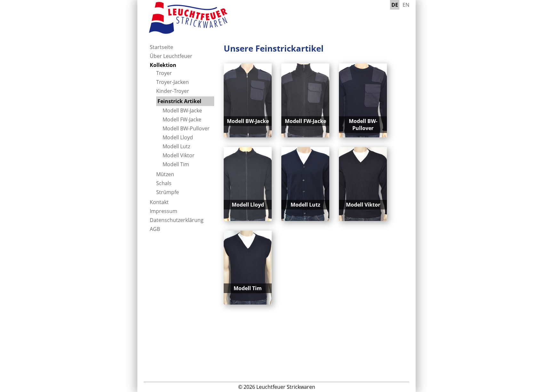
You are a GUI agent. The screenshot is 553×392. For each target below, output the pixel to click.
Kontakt (159, 202)
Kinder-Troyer (172, 90)
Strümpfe (167, 192)
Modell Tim (176, 164)
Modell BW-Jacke (182, 110)
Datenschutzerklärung (177, 220)
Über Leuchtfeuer (171, 56)
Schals (164, 183)
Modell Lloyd (178, 137)
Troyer (164, 73)
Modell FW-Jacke (182, 119)
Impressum (163, 211)
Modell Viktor (179, 155)
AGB (155, 229)
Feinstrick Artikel (179, 101)
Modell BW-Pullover (186, 128)
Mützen (165, 174)
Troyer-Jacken (172, 82)
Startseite (161, 47)
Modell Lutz (176, 146)
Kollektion (163, 65)
